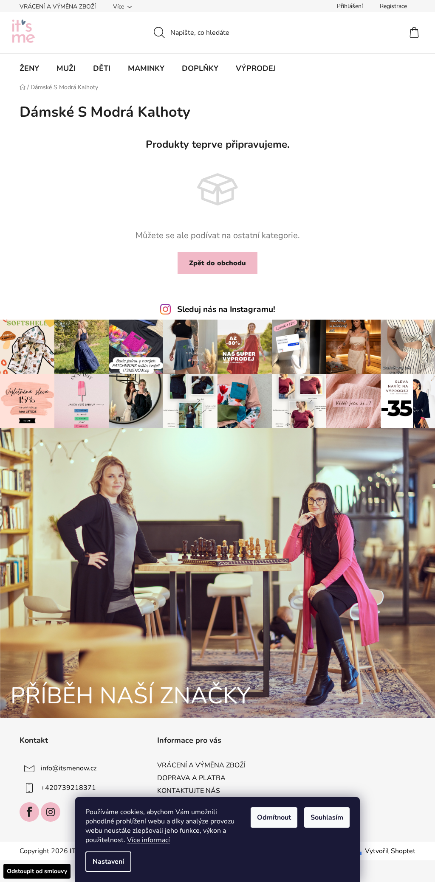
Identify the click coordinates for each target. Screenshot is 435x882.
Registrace (393, 6)
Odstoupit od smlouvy (37, 871)
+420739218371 (68, 787)
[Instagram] (50, 812)
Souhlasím (327, 817)
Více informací (148, 840)
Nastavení (108, 861)
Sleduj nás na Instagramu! (226, 309)
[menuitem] (29, 68)
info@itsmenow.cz (68, 768)
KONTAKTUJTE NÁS (188, 790)
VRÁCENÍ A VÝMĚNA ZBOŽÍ (58, 7)
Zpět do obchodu (217, 263)
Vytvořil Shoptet (390, 851)
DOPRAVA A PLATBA (191, 778)
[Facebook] (29, 812)
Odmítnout (274, 817)
